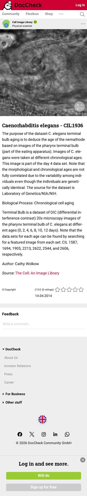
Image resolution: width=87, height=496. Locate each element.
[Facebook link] (20, 435)
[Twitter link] (31, 435)
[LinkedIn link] (55, 435)
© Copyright (9, 289)
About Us (11, 358)
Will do (43, 475)
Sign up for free (43, 487)
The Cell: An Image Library (37, 273)
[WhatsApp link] (67, 435)
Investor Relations (17, 366)
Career (9, 382)
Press (8, 374)
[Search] (81, 14)
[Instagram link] (43, 435)
